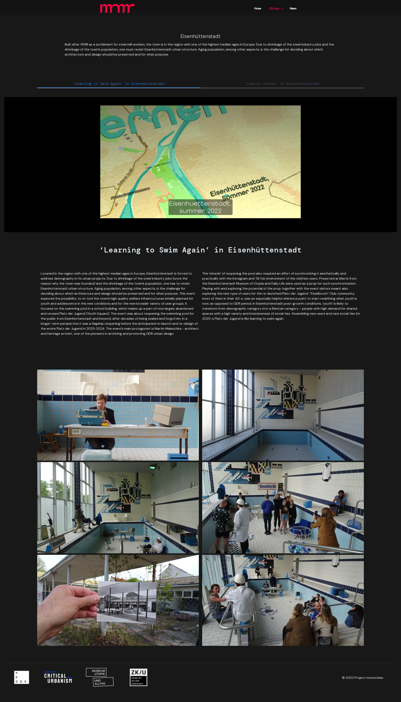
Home (257, 8)
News (293, 8)
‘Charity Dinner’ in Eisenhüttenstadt (282, 83)
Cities (274, 8)
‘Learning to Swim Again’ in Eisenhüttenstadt (119, 83)
